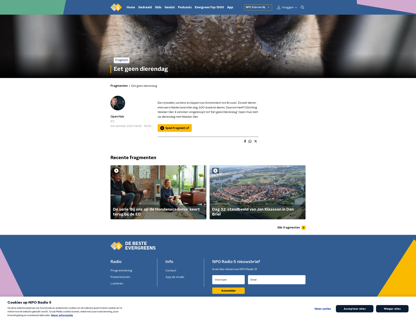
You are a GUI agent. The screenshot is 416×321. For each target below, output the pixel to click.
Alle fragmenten (288, 227)
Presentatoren (120, 277)
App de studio (174, 277)
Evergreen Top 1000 (209, 7)
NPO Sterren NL (256, 7)
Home (131, 7)
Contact (170, 270)
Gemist (170, 7)
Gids (158, 7)
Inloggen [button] (287, 7)
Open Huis (117, 116)
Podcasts (185, 7)
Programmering (121, 270)
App (230, 7)
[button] (302, 7)
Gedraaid (145, 7)
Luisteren (116, 283)
